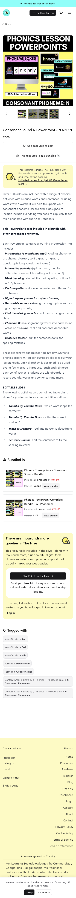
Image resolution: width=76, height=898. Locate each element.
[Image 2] (33, 114)
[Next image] (69, 113)
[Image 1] (22, 114)
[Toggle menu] (69, 12)
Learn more (42, 885)
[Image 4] (54, 114)
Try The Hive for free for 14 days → (38, 3)
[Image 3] (43, 114)
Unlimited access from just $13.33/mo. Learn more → (43, 181)
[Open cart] (61, 12)
